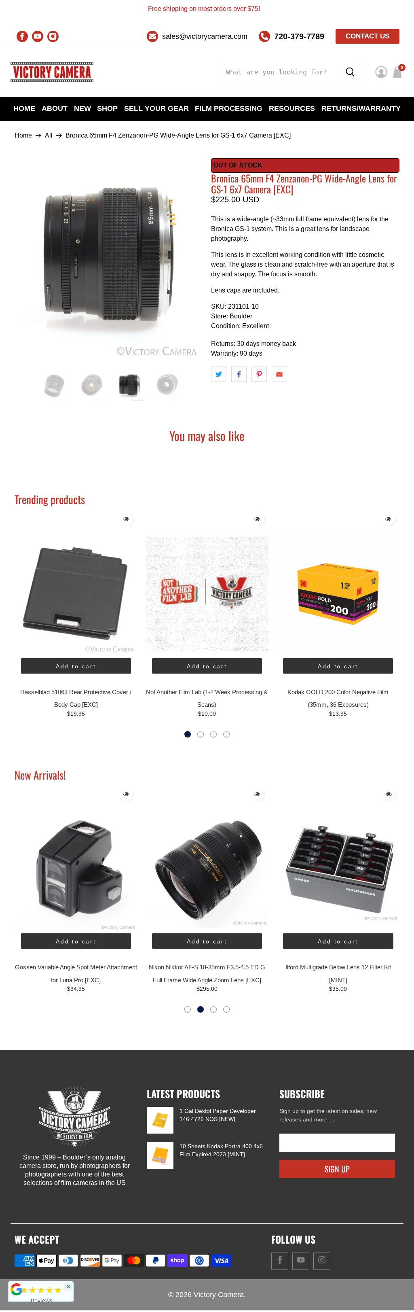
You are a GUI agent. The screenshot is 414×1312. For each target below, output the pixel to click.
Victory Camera (219, 1295)
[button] (187, 734)
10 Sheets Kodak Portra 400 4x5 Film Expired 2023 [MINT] (221, 1150)
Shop (107, 108)
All (49, 135)
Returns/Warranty (361, 108)
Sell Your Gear (156, 108)
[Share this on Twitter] (218, 374)
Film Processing (228, 108)
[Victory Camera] (52, 72)
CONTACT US (367, 36)
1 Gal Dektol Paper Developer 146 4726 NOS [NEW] (218, 1115)
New (82, 108)
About (55, 108)
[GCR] (16, 1289)
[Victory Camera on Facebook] (22, 36)
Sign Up (337, 1169)
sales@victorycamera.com (204, 36)
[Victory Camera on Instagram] (53, 36)
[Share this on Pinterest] (259, 374)
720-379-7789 (299, 36)
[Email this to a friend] (279, 374)
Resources (292, 108)
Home (24, 108)
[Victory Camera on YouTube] (37, 36)
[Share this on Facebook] (239, 374)
